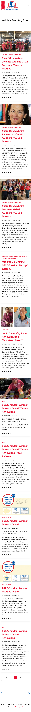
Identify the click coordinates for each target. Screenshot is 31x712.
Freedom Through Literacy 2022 (11, 54)
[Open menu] (28, 5)
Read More (6, 97)
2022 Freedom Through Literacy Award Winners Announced (15, 408)
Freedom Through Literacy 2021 (11, 256)
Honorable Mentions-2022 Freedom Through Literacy (15, 265)
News (8, 329)
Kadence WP (19, 707)
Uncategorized (6, 517)
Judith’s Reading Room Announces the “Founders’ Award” (14, 337)
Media (3, 329)
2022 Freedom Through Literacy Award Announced (15, 634)
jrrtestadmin (7, 72)
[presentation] (15, 41)
